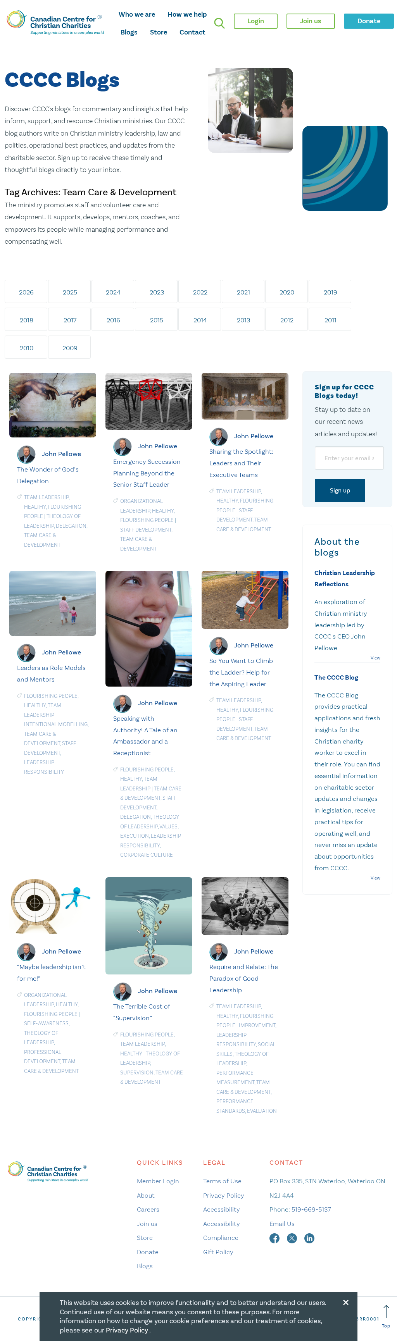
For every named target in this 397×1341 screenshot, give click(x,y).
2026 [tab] (26, 292)
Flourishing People (147, 520)
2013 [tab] (243, 320)
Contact (192, 32)
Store (158, 32)
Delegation (71, 526)
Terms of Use (222, 1181)
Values (168, 826)
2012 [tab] (286, 320)
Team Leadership (46, 497)
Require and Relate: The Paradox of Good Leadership (243, 978)
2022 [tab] (200, 292)
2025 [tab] (70, 292)
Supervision (137, 1072)
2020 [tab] (287, 292)
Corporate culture (146, 855)
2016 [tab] (113, 320)
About (146, 1195)
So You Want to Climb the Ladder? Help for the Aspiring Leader (241, 672)
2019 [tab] (330, 292)
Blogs (129, 32)
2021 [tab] (243, 292)
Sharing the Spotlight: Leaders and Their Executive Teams (241, 463)
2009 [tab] (70, 348)
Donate (148, 1252)
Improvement (257, 1025)
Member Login (158, 1181)
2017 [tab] (70, 320)
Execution (134, 836)
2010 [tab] (26, 348)
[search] (219, 23)
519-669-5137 (311, 1209)
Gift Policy (218, 1252)
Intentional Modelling (56, 724)
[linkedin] (309, 1237)
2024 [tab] (113, 292)
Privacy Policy (223, 1195)
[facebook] (275, 1237)
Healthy (35, 507)
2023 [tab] (157, 292)
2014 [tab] (200, 320)
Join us (147, 1223)
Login (255, 21)
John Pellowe (61, 454)
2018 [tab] (26, 320)
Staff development (145, 530)
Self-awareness (46, 1023)
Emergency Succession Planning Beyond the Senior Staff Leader (147, 473)
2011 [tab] (331, 320)
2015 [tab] (156, 320)
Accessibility (221, 1209)
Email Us (282, 1223)
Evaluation (262, 1111)
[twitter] (293, 1237)
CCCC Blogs (62, 80)
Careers (148, 1209)
